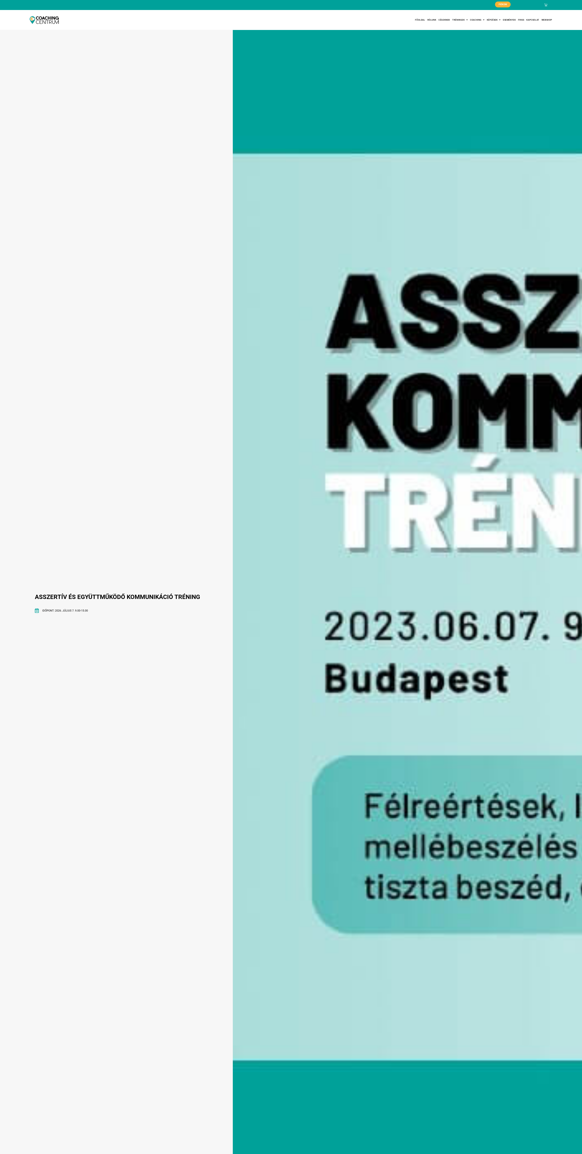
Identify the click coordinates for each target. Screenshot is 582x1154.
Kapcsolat (532, 20)
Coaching (476, 20)
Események (509, 20)
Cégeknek (444, 20)
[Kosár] (545, 5)
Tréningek (458, 20)
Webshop (547, 20)
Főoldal (420, 20)
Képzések (492, 20)
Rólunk (431, 20)
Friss (521, 20)
